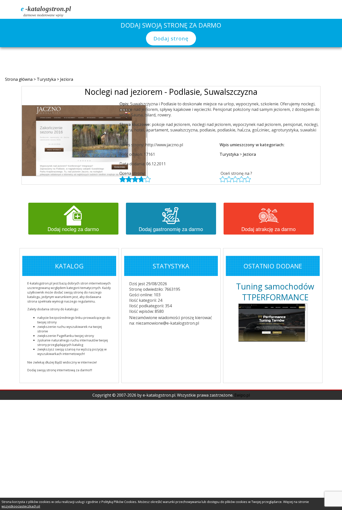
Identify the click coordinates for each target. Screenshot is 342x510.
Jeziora (66, 79)
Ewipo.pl (242, 395)
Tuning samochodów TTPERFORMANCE (275, 292)
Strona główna (19, 79)
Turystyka (47, 79)
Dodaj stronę (171, 38)
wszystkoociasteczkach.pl (21, 506)
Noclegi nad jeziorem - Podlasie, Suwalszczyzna (171, 91)
